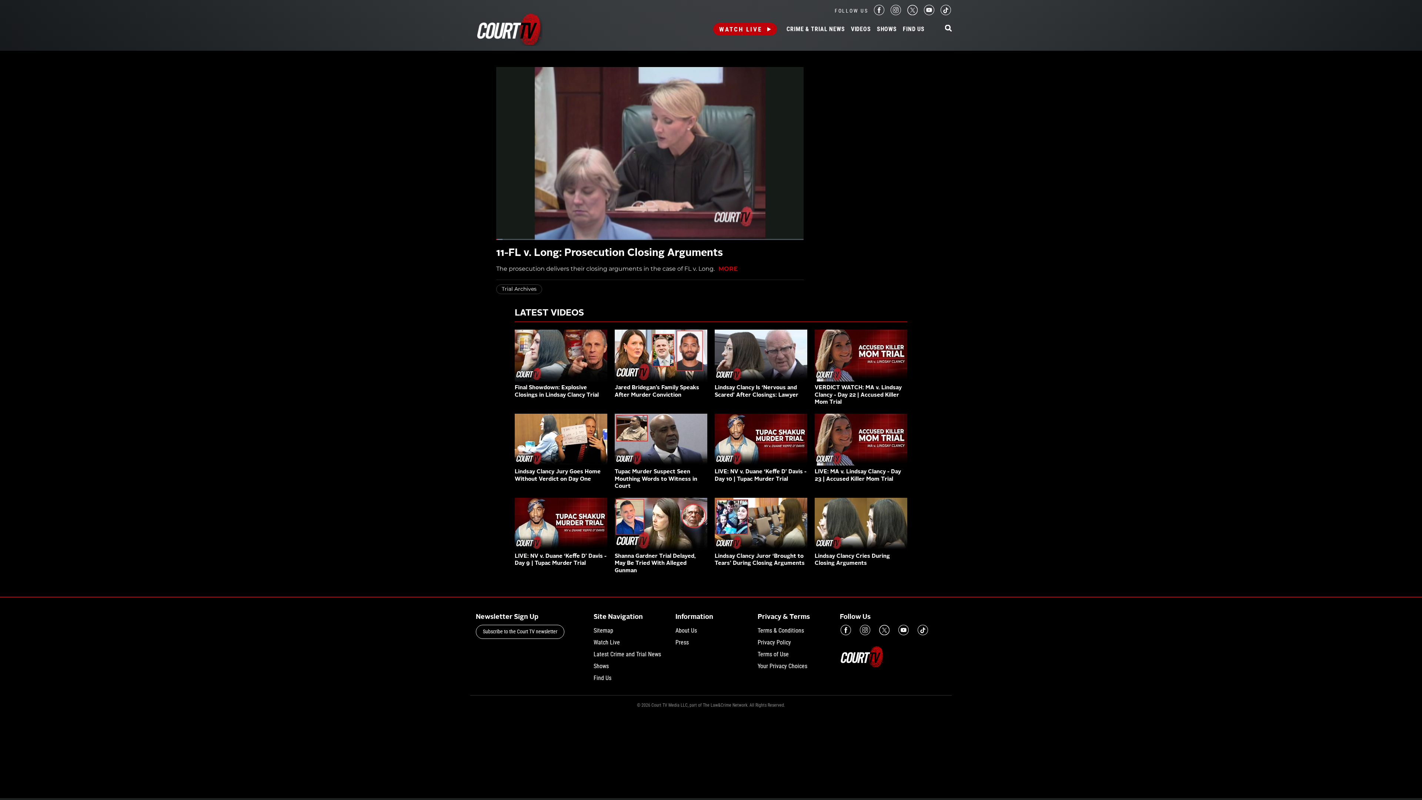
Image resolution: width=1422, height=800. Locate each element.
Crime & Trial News (816, 29)
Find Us (914, 29)
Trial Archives (519, 289)
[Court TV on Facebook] (879, 13)
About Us (686, 630)
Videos (861, 29)
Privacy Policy (774, 642)
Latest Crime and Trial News (627, 654)
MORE (728, 268)
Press (682, 642)
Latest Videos (549, 313)
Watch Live (740, 29)
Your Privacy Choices (782, 666)
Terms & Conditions (781, 630)
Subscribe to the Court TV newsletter (520, 631)
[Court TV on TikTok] (946, 13)
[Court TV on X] (912, 13)
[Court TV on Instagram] (896, 13)
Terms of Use (773, 654)
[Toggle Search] (948, 29)
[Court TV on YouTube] (929, 13)
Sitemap (603, 630)
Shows (887, 29)
